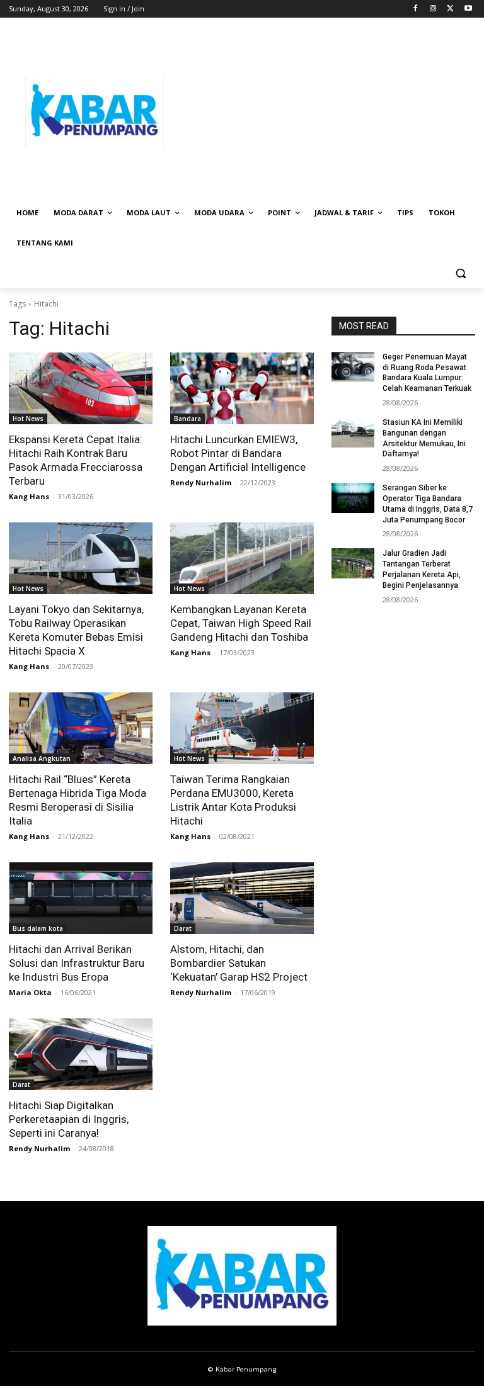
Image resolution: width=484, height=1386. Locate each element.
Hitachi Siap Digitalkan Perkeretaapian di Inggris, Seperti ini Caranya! (69, 1119)
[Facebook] (415, 9)
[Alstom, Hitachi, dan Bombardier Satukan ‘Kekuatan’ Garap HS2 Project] (242, 898)
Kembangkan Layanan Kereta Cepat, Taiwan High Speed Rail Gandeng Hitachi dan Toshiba (240, 623)
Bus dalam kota (38, 928)
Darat (183, 928)
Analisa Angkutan (42, 758)
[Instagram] (433, 9)
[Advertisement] (327, 111)
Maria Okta (30, 992)
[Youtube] (468, 9)
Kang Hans (29, 496)
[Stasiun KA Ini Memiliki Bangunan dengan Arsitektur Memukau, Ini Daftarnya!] (352, 432)
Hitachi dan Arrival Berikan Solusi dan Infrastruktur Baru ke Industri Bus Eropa (76, 963)
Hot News (28, 418)
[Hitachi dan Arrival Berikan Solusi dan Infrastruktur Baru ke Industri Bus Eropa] (81, 898)
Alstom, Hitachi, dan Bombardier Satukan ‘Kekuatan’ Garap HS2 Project (239, 963)
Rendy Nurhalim (200, 482)
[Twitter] (450, 9)
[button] (460, 273)
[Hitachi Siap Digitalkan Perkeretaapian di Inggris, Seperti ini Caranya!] (81, 1054)
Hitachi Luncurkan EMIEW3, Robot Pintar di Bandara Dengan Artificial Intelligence (238, 453)
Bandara (187, 418)
